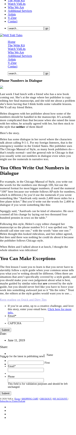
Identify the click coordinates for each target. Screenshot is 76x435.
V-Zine (12, 18)
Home (11, 42)
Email (12, 315)
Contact (12, 21)
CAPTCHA (14, 323)
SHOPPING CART (30, 399)
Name (50, 354)
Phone (11, 376)
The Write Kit (16, 45)
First (47, 362)
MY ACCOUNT (60, 399)
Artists (12, 14)
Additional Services (20, 10)
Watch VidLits (17, 3)
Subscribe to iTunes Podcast (12, 401)
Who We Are (16, 7)
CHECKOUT (46, 399)
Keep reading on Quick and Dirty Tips (23, 299)
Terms (17, 399)
